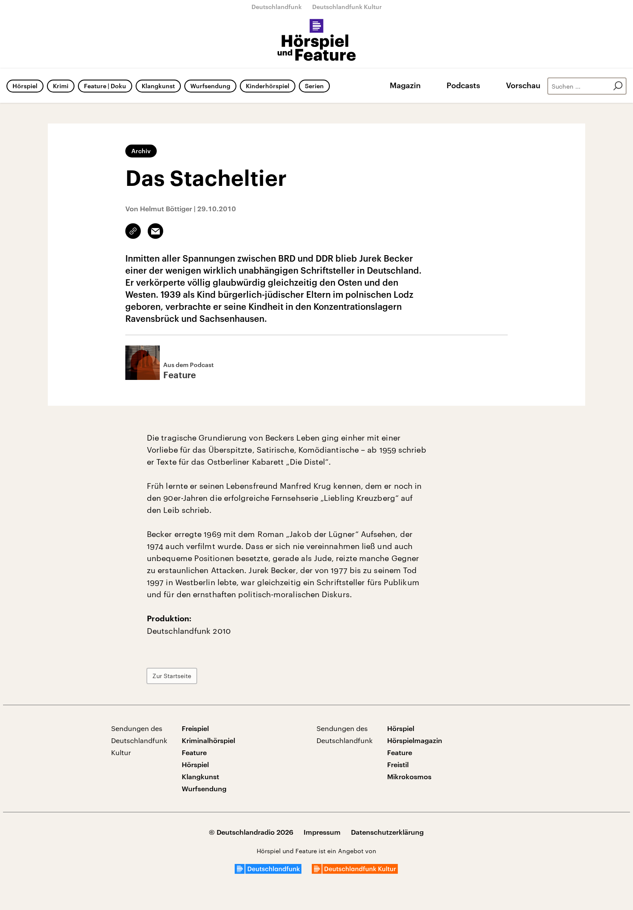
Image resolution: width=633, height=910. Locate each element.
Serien (314, 85)
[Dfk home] (355, 871)
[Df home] (268, 871)
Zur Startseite (171, 675)
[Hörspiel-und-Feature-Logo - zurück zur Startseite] (317, 40)
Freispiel (195, 728)
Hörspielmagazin (414, 740)
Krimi (60, 85)
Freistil (398, 764)
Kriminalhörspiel (208, 740)
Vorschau (523, 85)
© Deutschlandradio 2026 (251, 832)
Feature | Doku (105, 85)
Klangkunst (158, 85)
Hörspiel (24, 85)
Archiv (141, 150)
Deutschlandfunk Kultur (347, 6)
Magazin (405, 85)
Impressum (322, 832)
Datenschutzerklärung (387, 832)
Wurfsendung (210, 85)
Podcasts (463, 85)
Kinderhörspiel (267, 85)
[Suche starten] (618, 86)
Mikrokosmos (409, 776)
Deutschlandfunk (276, 6)
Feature (194, 752)
